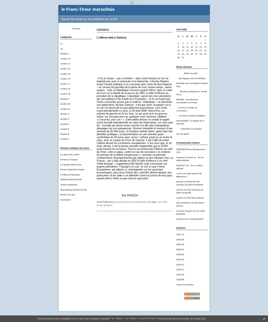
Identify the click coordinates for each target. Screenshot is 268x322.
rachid (179, 219)
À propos (76, 28)
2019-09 (180, 279)
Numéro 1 (64, 54)
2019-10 (180, 275)
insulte (100, 205)
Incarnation (65, 200)
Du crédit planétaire (194, 219)
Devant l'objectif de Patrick (72, 169)
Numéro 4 (64, 119)
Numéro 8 (64, 134)
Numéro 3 (64, 114)
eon (159, 202)
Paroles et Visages (68, 159)
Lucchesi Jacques (184, 211)
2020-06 (180, 254)
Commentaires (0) (142, 202)
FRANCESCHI (182, 149)
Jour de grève (182, 134)
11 (61, 44)
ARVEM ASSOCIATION (70, 179)
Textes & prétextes (68, 185)
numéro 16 (65, 79)
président (108, 205)
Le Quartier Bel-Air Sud (70, 165)
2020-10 (180, 244)
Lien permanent (125, 202)
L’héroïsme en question (189, 129)
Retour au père (187, 73)
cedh (164, 202)
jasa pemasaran (183, 203)
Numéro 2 (64, 99)
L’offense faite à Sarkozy (111, 37)
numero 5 (64, 124)
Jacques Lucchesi (184, 157)
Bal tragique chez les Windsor (191, 78)
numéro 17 (65, 84)
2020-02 (180, 259)
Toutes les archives (185, 285)
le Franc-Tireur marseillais (88, 9)
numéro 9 (64, 139)
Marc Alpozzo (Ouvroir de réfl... (74, 190)
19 (61, 49)
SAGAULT (181, 165)
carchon (180, 173)
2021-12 (180, 234)
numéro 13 (65, 69)
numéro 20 (65, 104)
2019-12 (180, 265)
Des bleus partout (196, 198)
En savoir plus (198, 318)
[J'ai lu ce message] (264, 318)
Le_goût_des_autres (69, 154)
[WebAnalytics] (134, 3)
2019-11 (180, 269)
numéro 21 (65, 109)
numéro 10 (65, 59)
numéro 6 (64, 129)
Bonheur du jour (67, 195)
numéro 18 (65, 89)
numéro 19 (65, 94)
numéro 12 (65, 64)
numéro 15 (65, 74)
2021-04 (180, 239)
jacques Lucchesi (184, 181)
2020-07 (180, 249)
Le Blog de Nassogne (70, 175)
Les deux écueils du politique (190, 116)
